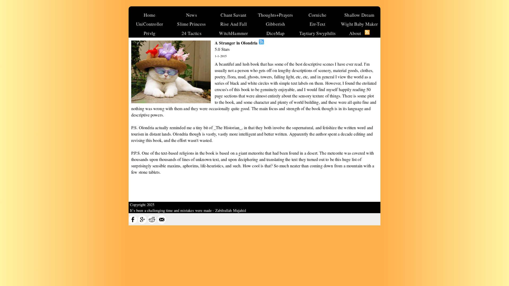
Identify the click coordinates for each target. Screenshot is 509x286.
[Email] (161, 222)
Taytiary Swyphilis (317, 33)
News (191, 15)
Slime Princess (191, 24)
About (355, 33)
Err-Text (317, 24)
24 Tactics (191, 33)
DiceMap (275, 33)
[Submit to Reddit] (152, 222)
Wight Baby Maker (359, 24)
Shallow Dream (359, 15)
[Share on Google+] (142, 222)
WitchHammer (233, 33)
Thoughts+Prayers (275, 15)
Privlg (149, 33)
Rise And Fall (233, 24)
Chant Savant (233, 15)
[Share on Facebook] (133, 222)
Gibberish (275, 24)
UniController (149, 24)
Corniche (317, 15)
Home (150, 15)
